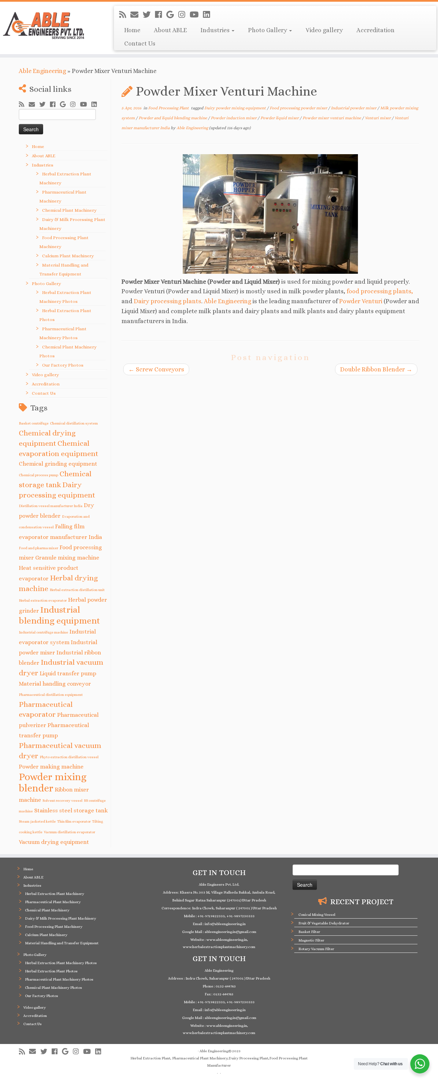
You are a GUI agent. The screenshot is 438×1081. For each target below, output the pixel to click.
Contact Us (139, 43)
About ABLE (170, 30)
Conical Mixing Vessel (316, 914)
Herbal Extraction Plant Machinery (54, 894)
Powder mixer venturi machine (332, 117)
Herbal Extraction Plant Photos (51, 971)
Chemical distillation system (74, 423)
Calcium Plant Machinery (68, 255)
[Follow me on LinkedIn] (208, 14)
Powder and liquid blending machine (173, 117)
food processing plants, (380, 291)
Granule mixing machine (67, 557)
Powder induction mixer (234, 117)
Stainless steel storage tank (71, 810)
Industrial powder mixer (354, 108)
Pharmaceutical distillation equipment (51, 694)
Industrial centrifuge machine (43, 632)
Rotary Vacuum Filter (316, 949)
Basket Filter (309, 932)
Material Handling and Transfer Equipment (62, 943)
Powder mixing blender (53, 782)
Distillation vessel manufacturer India (50, 506)
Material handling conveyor (55, 683)
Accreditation (376, 30)
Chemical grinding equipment (58, 463)
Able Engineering (42, 70)
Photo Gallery (268, 30)
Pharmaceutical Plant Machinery (53, 902)
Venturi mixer (378, 117)
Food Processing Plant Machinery (53, 926)
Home (132, 30)
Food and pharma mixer (38, 548)
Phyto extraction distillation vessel (69, 757)
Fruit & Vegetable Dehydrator (323, 923)
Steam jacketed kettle (37, 821)
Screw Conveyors (156, 369)
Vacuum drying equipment (54, 842)
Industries (216, 30)
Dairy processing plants (167, 301)
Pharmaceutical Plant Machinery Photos (59, 979)
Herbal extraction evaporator (43, 600)
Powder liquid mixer (280, 117)
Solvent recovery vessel (62, 800)
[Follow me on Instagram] (184, 14)
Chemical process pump (38, 475)
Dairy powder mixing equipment (235, 108)
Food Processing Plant (169, 108)
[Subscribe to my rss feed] (124, 14)
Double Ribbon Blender (376, 369)
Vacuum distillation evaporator (69, 832)
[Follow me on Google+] (172, 14)
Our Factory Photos (62, 365)
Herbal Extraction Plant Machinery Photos (61, 963)
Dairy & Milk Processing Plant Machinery (60, 918)
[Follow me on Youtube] (196, 14)
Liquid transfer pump (68, 673)
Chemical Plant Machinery (69, 210)
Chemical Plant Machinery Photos (53, 987)
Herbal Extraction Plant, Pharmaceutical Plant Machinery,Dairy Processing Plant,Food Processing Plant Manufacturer (219, 1062)
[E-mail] (136, 14)
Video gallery (324, 30)
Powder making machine (51, 766)
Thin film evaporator (74, 821)
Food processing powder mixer (299, 108)
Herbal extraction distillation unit (77, 590)
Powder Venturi (360, 301)
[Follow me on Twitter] (149, 14)
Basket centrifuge (34, 423)
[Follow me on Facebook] (160, 14)
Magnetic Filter (311, 940)
